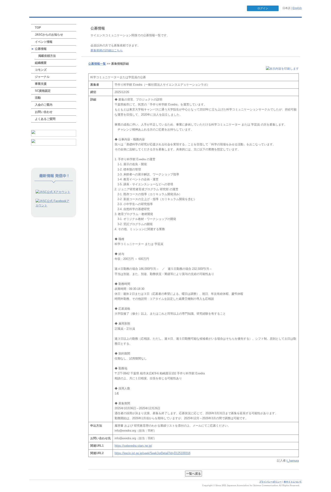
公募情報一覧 (97, 63)
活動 (38, 97)
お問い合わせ (43, 112)
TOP (38, 27)
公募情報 (41, 48)
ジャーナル (42, 76)
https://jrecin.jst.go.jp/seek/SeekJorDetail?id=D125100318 (152, 453)
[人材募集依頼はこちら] (53, 142)
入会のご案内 (43, 104)
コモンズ (41, 69)
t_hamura (293, 460)
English (297, 8)
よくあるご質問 (45, 119)
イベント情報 (43, 41)
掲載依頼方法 (47, 55)
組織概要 (41, 62)
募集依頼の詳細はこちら (107, 50)
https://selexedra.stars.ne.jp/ (133, 445)
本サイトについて (293, 482)
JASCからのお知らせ (49, 34)
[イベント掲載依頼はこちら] (53, 133)
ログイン (262, 8)
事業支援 (41, 83)
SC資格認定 (43, 90)
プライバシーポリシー (270, 482)
